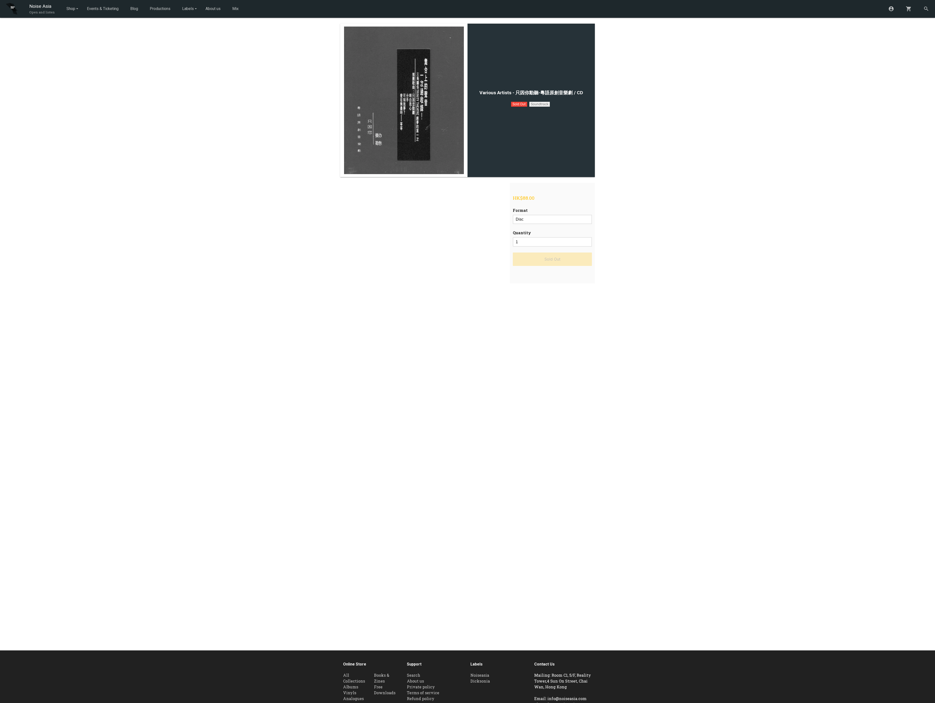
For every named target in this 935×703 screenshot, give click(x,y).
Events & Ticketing (103, 8)
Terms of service (423, 692)
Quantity (522, 232)
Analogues (353, 698)
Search (413, 675)
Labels (188, 8)
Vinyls (349, 692)
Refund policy (420, 698)
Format (520, 210)
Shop (70, 8)
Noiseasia (479, 675)
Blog (134, 8)
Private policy (421, 686)
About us (213, 8)
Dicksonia (480, 681)
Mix (235, 8)
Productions (160, 8)
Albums (350, 686)
